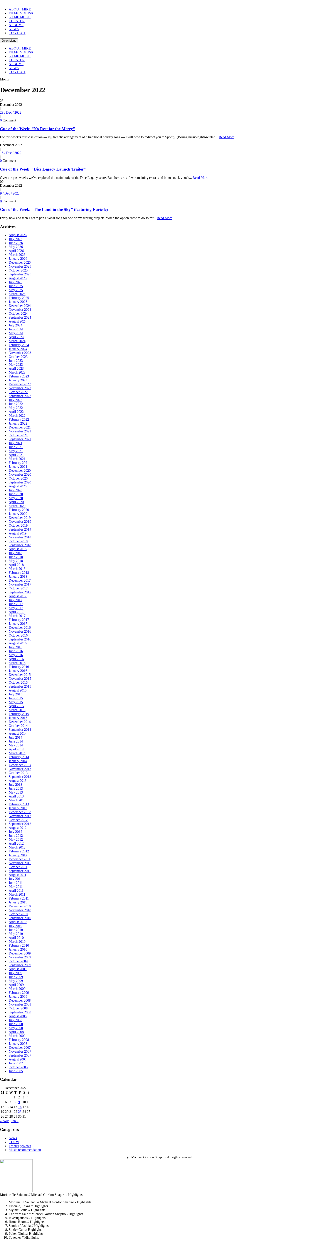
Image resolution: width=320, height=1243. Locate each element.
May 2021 (16, 451)
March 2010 (17, 941)
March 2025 (17, 294)
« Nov (4, 1121)
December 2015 (20, 674)
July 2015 (15, 694)
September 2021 (20, 439)
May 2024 (16, 333)
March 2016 (17, 663)
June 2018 (16, 557)
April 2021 (16, 455)
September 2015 (20, 686)
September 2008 (20, 1012)
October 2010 (18, 914)
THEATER (17, 21)
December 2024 (20, 305)
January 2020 (18, 514)
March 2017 (17, 616)
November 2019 (20, 521)
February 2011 (19, 898)
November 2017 (20, 584)
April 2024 (16, 337)
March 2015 (17, 710)
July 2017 (15, 600)
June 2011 (16, 882)
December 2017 (20, 580)
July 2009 (15, 973)
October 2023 (18, 357)
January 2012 (18, 855)
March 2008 (17, 1036)
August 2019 (18, 533)
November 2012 (20, 816)
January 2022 (18, 423)
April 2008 (16, 1032)
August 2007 (18, 1059)
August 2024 (18, 321)
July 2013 (15, 784)
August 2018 (18, 549)
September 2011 (20, 871)
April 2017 (16, 612)
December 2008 (20, 1000)
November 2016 (20, 631)
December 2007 (20, 1047)
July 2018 (15, 553)
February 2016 (19, 667)
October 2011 (18, 867)
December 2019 (20, 517)
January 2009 (18, 996)
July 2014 (15, 737)
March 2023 (17, 372)
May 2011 (16, 886)
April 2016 (16, 659)
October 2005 (18, 1067)
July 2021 (15, 443)
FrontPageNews (20, 1146)
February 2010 (19, 945)
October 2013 (18, 773)
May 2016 (16, 655)
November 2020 (20, 474)
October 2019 (18, 525)
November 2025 (20, 266)
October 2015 (18, 682)
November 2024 (20, 309)
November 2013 (20, 769)
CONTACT (17, 33)
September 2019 (20, 529)
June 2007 (16, 1063)
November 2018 (20, 537)
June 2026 (16, 243)
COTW (14, 1142)
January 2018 (18, 576)
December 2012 (20, 812)
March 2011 (17, 894)
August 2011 (17, 875)
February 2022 (19, 419)
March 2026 (17, 254)
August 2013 (18, 780)
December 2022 (20, 384)
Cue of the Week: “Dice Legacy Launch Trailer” (43, 169)
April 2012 (16, 843)
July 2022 (15, 400)
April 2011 (16, 890)
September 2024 (20, 317)
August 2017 (18, 596)
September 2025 (20, 274)
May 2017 (16, 608)
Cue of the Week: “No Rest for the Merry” (37, 128)
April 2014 (16, 749)
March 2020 (17, 506)
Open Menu (9, 40)
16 (20, 1107)
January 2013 (18, 808)
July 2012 (15, 831)
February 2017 (19, 620)
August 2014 (18, 733)
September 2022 (20, 396)
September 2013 (20, 777)
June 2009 (16, 977)
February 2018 (19, 572)
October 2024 (18, 313)
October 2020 (18, 478)
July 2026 (15, 239)
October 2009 (18, 961)
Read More (226, 137)
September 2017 (20, 592)
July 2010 (15, 926)
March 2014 (17, 753)
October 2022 (18, 392)
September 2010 (20, 918)
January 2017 (18, 623)
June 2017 (16, 604)
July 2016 (15, 647)
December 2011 (19, 859)
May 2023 (16, 364)
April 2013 (16, 796)
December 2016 (20, 627)
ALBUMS (16, 25)
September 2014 (20, 729)
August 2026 (18, 235)
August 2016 (18, 643)
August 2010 (18, 922)
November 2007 (20, 1051)
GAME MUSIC (20, 17)
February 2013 (19, 804)
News (13, 1138)
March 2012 (17, 847)
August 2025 (18, 278)
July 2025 (15, 282)
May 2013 (16, 792)
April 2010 (16, 937)
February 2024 (19, 345)
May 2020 (16, 498)
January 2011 (18, 902)
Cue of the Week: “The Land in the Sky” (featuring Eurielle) (54, 209)
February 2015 (19, 714)
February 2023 (19, 376)
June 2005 (16, 1071)
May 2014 (16, 745)
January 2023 (18, 380)
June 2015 (16, 698)
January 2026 (18, 258)
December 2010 (20, 906)
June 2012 (16, 835)
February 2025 (19, 298)
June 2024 (16, 329)
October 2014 (18, 725)
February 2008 (19, 1040)
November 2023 (20, 353)
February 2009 (19, 992)
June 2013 (16, 788)
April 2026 (16, 251)
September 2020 (20, 482)
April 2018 (16, 565)
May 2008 (16, 1028)
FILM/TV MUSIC (22, 13)
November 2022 (20, 388)
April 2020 (16, 502)
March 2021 (17, 459)
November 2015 (20, 678)
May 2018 (16, 561)
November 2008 (20, 1004)
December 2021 (20, 427)
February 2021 (19, 462)
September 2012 (20, 824)
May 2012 (16, 839)
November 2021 (20, 431)
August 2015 (18, 690)
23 (20, 1111)
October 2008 (18, 1008)
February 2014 (19, 757)
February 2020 (19, 510)
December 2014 (20, 722)
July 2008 (15, 1020)
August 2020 (18, 486)
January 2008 (18, 1043)
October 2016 (18, 635)
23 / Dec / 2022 (10, 112)
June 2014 (16, 741)
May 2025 (16, 290)
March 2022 (17, 415)
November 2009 (20, 957)
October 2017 (18, 588)
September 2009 (20, 965)
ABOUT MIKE (20, 9)
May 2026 (16, 247)
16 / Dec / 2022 (10, 153)
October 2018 (18, 541)
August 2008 (18, 1016)
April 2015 (16, 706)
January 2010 (18, 949)
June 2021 (16, 447)
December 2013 (20, 765)
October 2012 (18, 820)
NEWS (14, 29)
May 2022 (16, 408)
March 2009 (17, 988)
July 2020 (15, 490)
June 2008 (16, 1024)
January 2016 (18, 671)
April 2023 (16, 368)
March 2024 (17, 341)
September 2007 (20, 1055)
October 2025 (18, 270)
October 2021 (18, 435)
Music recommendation (25, 1150)
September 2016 (20, 639)
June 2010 (16, 930)
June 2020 (16, 494)
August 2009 (18, 969)
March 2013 (17, 800)
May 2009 (16, 981)
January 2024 (18, 349)
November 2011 (20, 863)
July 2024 (15, 325)
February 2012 (19, 851)
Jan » (15, 1121)
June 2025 (16, 286)
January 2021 (18, 466)
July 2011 (15, 879)
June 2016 (16, 651)
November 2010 (20, 910)
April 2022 (16, 411)
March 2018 (17, 568)
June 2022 (16, 404)
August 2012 (18, 828)
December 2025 (20, 262)
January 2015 (18, 718)
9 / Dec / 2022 (10, 193)
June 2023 (16, 360)
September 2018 (20, 545)
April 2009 (16, 985)
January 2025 (18, 302)
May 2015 (16, 702)
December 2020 (20, 470)
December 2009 (20, 953)
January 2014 (18, 761)
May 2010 (16, 934)
